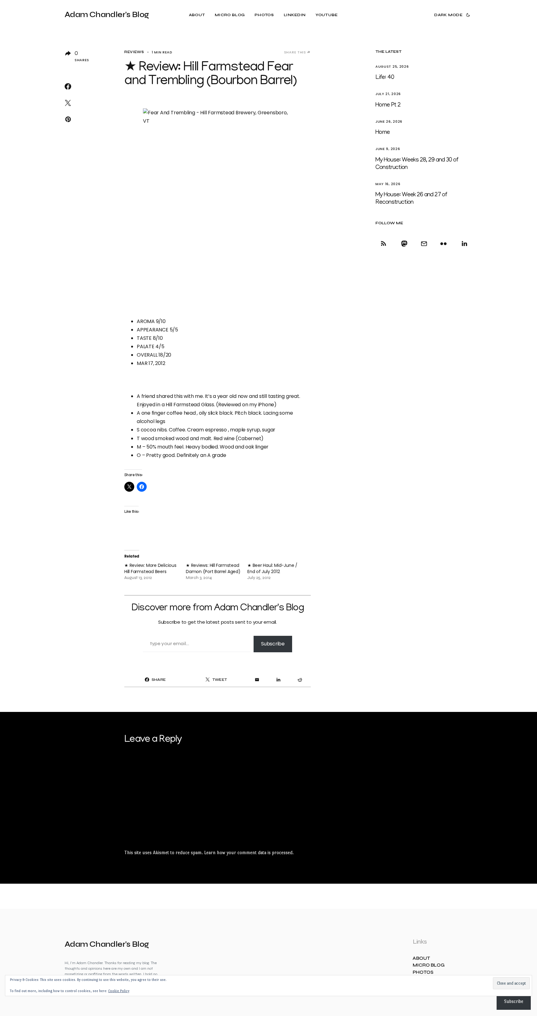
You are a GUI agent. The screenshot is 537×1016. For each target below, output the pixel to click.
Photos (423, 972)
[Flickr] (443, 243)
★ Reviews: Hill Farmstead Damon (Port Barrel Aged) (213, 568)
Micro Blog (429, 965)
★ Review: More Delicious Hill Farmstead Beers (150, 568)
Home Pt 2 (388, 105)
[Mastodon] (404, 243)
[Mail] (424, 243)
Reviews (134, 52)
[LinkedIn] (463, 243)
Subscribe (273, 643)
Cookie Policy (118, 991)
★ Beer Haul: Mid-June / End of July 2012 (272, 568)
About (421, 958)
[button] (451, 15)
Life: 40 (384, 77)
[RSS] (384, 243)
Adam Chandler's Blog (107, 14)
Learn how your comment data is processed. (249, 852)
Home (382, 132)
